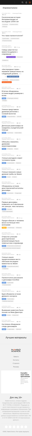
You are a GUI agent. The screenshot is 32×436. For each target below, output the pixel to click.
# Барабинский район (12, 266)
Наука (4, 98)
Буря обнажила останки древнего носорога (11, 295)
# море (16, 149)
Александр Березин (7, 47)
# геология (5, 24)
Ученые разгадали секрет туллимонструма (12, 159)
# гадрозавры (10, 329)
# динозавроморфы (7, 211)
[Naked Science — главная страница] (9, 2)
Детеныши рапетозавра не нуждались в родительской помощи (12, 128)
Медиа (4, 227)
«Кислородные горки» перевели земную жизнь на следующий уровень (12, 71)
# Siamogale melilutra (12, 98)
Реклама (16, 367)
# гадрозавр (18, 193)
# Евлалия (18, 227)
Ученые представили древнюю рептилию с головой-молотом (10, 112)
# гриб (8, 177)
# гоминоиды (11, 227)
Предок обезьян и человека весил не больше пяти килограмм (13, 223)
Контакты (16, 360)
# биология (19, 57)
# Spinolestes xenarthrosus (14, 246)
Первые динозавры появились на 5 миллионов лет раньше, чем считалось (13, 204)
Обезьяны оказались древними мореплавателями (10, 144)
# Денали (18, 329)
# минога (18, 163)
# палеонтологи (14, 24)
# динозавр (10, 282)
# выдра (4, 100)
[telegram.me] (21, 426)
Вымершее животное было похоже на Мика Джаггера (12, 311)
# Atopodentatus (11, 116)
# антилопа (10, 193)
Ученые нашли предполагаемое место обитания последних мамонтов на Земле (11, 260)
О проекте (16, 363)
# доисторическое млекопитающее (11, 248)
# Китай (19, 116)
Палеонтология (11, 57)
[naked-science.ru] (25, 426)
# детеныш (10, 132)
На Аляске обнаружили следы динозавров (11, 325)
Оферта (16, 356)
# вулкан (9, 209)
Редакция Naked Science (8, 88)
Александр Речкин (17, 13)
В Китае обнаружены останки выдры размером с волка (13, 93)
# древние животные (7, 301)
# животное (15, 315)
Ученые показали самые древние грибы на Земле (12, 173)
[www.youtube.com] (14, 426)
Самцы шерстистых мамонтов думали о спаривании (10, 52)
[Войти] (30, 2)
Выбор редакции (6, 82)
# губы (9, 315)
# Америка (10, 149)
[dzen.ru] (17, 426)
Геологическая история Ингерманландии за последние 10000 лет (11, 19)
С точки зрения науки (13, 76)
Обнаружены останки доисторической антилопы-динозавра (13, 188)
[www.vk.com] (10, 426)
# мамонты (5, 60)
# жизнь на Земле (14, 80)
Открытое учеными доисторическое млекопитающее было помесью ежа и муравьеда (12, 240)
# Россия (4, 26)
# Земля (14, 177)
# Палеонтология (6, 40)
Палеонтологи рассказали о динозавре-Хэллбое (12, 279)
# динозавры (5, 38)
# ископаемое (10, 163)
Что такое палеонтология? (12, 36)
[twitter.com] (6, 426)
